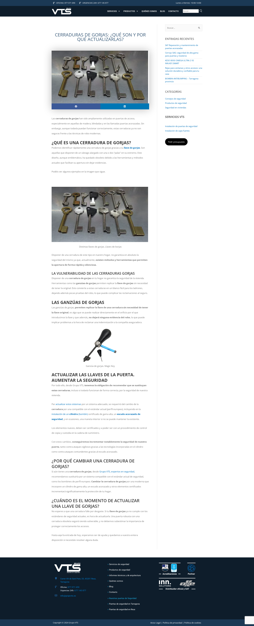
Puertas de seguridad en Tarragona (124, 604)
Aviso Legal (155, 622)
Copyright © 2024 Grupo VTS (65, 622)
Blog (162, 11)
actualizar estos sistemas (68, 404)
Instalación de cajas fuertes (177, 130)
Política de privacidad (172, 622)
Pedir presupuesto (176, 142)
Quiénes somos (149, 11)
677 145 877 (80, 590)
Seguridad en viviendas (175, 107)
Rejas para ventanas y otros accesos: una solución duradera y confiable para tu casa (183, 71)
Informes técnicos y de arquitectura (125, 575)
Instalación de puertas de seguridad (181, 126)
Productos (129, 11)
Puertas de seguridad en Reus (122, 609)
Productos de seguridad (176, 103)
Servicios (112, 11)
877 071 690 (73, 587)
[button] (76, 106)
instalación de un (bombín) (70, 414)
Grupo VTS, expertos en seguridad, (117, 471)
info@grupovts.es (68, 596)
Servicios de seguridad (119, 564)
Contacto (173, 11)
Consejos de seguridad (175, 98)
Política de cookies (192, 622)
